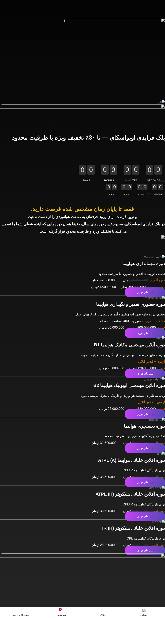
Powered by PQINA (155, 181)
